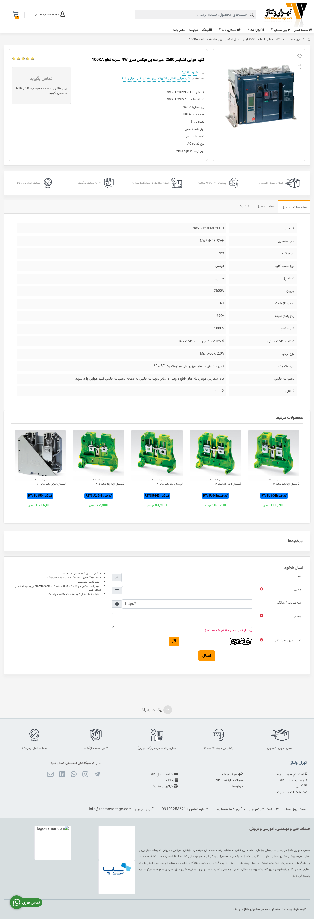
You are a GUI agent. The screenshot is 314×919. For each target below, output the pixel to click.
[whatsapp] (74, 775)
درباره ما (193, 30)
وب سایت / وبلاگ (289, 602)
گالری (300, 786)
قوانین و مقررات (163, 786)
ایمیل (297, 589)
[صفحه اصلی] (308, 39)
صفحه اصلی (301, 30)
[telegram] (97, 775)
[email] (50, 775)
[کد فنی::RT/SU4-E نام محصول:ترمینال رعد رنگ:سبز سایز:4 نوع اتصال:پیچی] (157, 455)
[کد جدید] (174, 641)
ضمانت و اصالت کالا (293, 780)
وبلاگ (205, 30)
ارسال (206, 655)
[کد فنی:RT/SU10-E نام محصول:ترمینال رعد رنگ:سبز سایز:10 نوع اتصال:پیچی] (273, 455)
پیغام (297, 616)
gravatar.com (43, 586)
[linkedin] (62, 775)
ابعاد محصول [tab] (265, 206)
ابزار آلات (255, 30)
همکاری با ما (229, 30)
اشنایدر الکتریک (189, 72)
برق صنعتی (281, 30)
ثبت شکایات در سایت (292, 792)
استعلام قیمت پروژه (291, 774)
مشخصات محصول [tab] (294, 207)
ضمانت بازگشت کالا (229, 780)
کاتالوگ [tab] (244, 206)
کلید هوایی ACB (131, 78)
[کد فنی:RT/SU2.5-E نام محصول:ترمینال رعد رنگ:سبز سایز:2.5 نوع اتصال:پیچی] (98, 455)
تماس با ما (179, 30)
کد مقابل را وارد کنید (287, 640)
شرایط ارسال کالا (162, 774)
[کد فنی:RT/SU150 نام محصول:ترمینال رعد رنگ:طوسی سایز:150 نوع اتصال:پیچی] (40, 455)
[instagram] (85, 775)
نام (299, 576)
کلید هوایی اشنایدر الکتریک (174, 78)
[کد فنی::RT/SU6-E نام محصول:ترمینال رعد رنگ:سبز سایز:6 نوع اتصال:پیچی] (215, 455)
